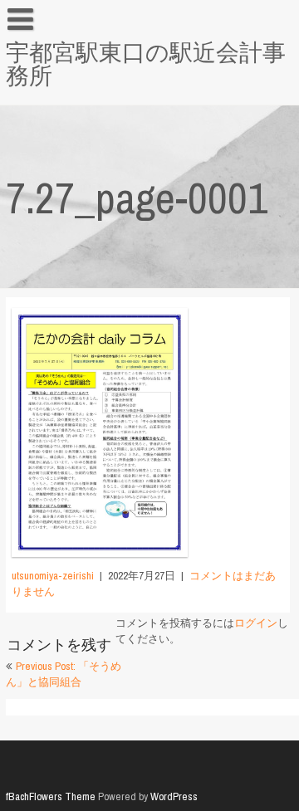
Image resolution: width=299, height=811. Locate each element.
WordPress (174, 796)
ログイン (255, 623)
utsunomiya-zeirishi (53, 576)
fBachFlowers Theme (51, 796)
